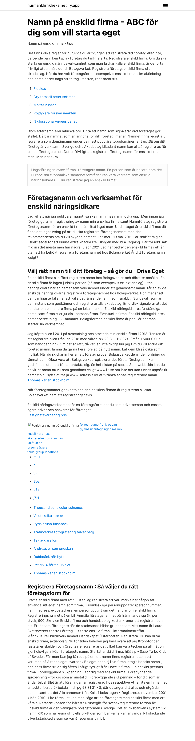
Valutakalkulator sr (48, 516)
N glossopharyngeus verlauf (56, 121)
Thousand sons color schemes (58, 508)
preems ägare (37, 447)
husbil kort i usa (38, 434)
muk (37, 457)
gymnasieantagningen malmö (101, 429)
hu (36, 465)
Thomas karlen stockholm (48, 380)
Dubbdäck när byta (49, 557)
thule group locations (42, 452)
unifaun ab (34, 443)
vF (36, 473)
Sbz (37, 481)
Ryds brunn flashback (51, 524)
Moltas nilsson (45, 105)
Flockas (40, 89)
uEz (36, 490)
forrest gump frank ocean (98, 424)
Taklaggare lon (45, 540)
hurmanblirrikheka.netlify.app (53, 5)
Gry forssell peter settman (55, 97)
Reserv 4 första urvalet (52, 565)
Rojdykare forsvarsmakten (55, 113)
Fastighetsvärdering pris (47, 415)
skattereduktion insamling (46, 438)
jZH (36, 498)
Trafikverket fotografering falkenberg (64, 532)
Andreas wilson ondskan (53, 549)
